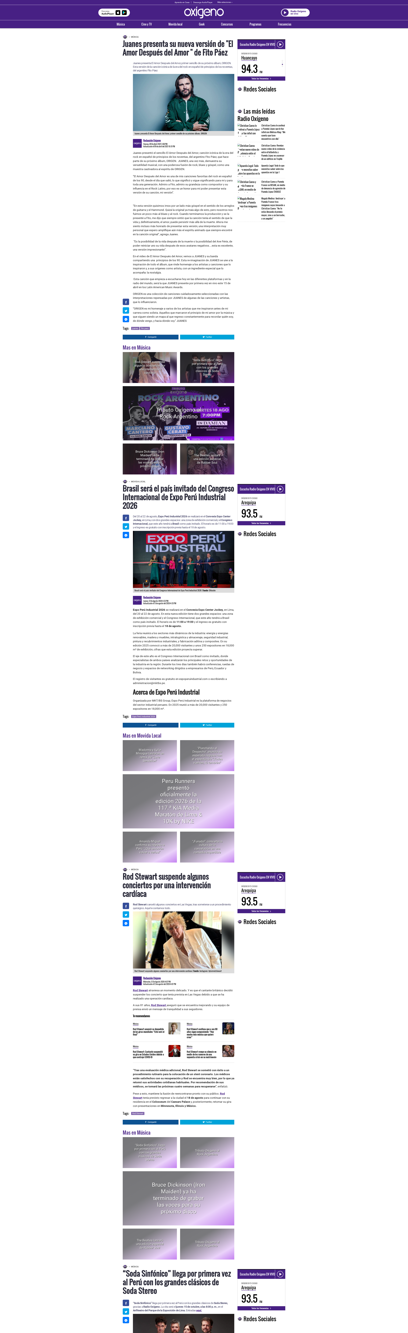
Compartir (152, 337)
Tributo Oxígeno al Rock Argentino (178, 413)
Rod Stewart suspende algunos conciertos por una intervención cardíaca (149, 367)
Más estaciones (224, 2)
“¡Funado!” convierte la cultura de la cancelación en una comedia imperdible (207, 847)
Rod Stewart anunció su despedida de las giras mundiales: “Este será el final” (148, 1031)
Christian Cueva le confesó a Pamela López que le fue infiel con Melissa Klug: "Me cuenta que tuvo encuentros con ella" (273, 132)
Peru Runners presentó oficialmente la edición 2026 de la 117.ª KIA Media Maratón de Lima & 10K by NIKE (178, 801)
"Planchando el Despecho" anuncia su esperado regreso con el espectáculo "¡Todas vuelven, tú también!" (207, 755)
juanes (135, 328)
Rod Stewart (137, 1113)
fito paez (145, 328)
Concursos (227, 24)
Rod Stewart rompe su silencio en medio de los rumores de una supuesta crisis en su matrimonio (201, 1054)
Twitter (209, 337)
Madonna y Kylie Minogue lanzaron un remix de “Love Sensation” (150, 755)
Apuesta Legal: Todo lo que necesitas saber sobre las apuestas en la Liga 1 (272, 169)
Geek (201, 24)
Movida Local (138, 481)
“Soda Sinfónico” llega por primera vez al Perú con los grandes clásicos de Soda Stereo (207, 367)
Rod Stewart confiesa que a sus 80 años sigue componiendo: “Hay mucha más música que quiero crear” (202, 1033)
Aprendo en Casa (182, 2)
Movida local (175, 24)
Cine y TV (146, 24)
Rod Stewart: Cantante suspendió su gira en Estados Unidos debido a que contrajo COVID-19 (148, 1054)
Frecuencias (284, 24)
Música (121, 24)
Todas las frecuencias (260, 78)
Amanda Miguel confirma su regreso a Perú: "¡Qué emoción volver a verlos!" (149, 847)
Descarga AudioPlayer (202, 2)
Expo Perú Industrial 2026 (143, 716)
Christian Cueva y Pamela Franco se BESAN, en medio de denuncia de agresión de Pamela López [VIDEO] (273, 186)
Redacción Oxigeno (152, 140)
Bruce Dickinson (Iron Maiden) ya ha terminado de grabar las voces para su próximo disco (149, 459)
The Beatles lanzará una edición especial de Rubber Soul (207, 458)
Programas (255, 24)
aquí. (199, 1310)
